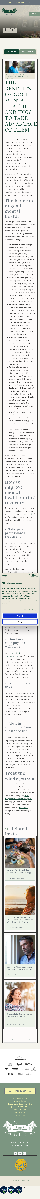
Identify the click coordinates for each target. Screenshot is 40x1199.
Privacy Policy (26, 1180)
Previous (10, 1039)
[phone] (24, 1153)
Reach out (23, 808)
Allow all (20, 616)
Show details (28, 610)
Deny (20, 622)
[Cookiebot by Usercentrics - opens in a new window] (29, 575)
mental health (26, 514)
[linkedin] (20, 1153)
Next (31, 1039)
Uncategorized (19, 76)
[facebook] (15, 1153)
